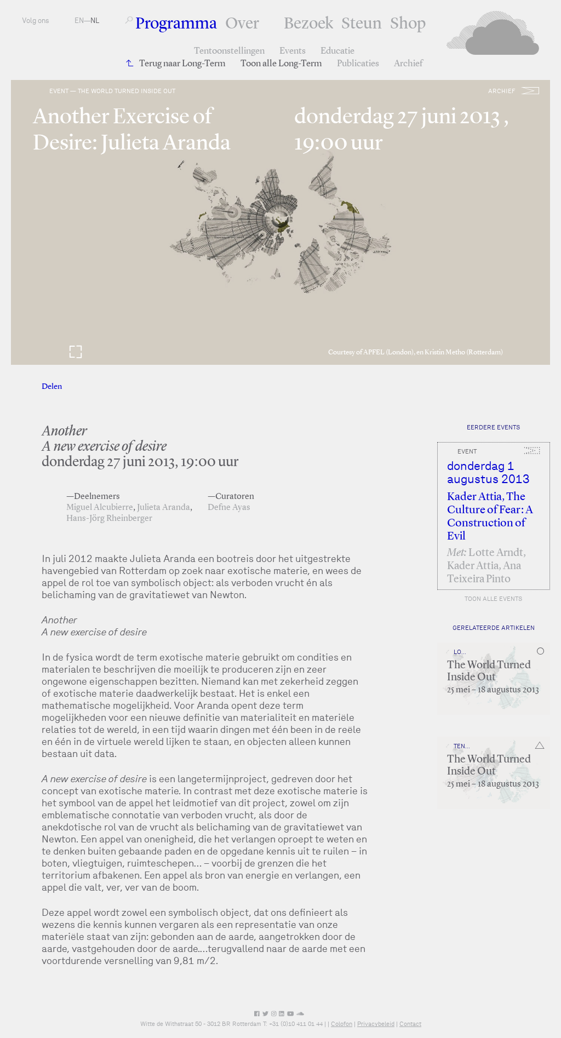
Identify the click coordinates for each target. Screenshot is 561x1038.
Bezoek (308, 24)
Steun (361, 24)
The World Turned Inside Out (489, 671)
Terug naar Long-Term (182, 63)
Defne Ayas (229, 507)
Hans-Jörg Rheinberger (109, 518)
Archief (408, 63)
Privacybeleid (375, 1023)
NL (94, 20)
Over (242, 24)
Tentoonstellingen (229, 51)
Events (292, 51)
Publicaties (358, 63)
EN (79, 20)
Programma (176, 24)
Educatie (337, 51)
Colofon (341, 1023)
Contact (410, 1023)
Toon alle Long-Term (281, 63)
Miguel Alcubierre (99, 507)
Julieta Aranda (163, 507)
